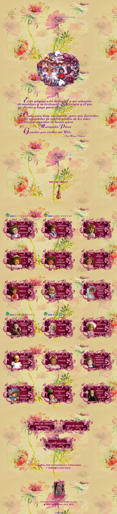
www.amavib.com (58, 512)
